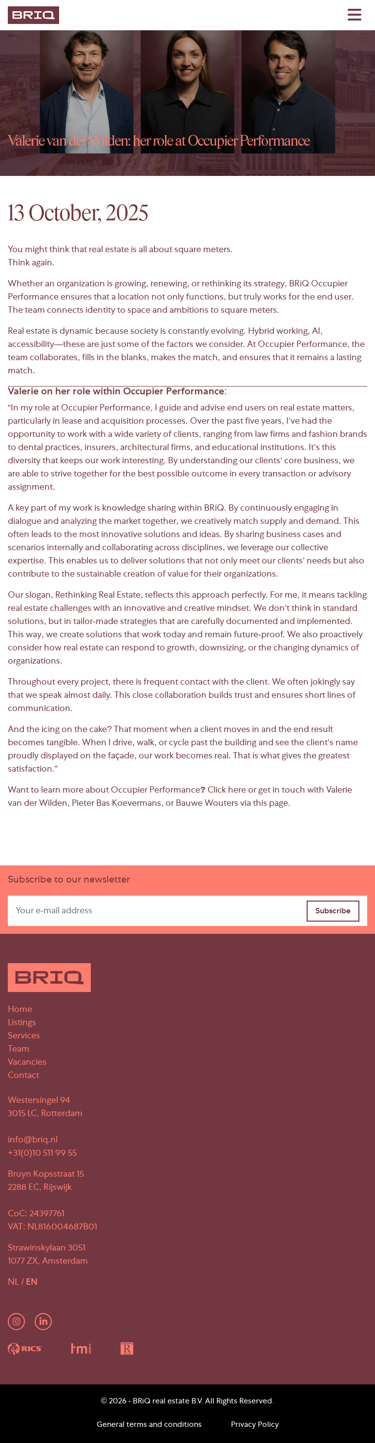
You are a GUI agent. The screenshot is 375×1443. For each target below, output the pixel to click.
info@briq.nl (33, 1140)
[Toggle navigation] (354, 15)
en (32, 1282)
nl (14, 1282)
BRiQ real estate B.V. (168, 1402)
